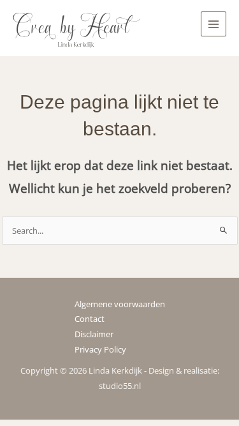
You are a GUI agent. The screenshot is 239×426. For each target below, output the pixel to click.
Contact (90, 318)
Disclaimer (94, 334)
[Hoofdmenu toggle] (213, 24)
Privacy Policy (100, 349)
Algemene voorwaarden (120, 304)
